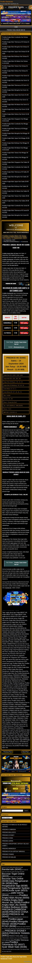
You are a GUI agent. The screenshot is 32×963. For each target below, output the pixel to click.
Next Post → (26, 752)
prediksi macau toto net (9, 689)
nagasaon (21, 655)
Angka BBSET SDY (8, 614)
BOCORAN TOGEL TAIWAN (10, 642)
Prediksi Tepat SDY (14, 716)
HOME (16, 27)
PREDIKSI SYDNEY (8, 704)
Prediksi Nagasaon (12, 691)
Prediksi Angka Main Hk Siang (10, 253)
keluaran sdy (6, 653)
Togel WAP (16, 739)
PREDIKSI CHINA (7, 677)
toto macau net (6, 743)
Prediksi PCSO (23, 691)
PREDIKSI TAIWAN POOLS (19, 712)
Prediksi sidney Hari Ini (18, 700)
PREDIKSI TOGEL (11, 718)
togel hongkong (18, 736)
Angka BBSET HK (21, 612)
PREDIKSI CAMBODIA (20, 675)
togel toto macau (7, 739)
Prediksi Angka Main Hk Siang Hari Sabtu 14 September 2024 (14, 237)
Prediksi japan (8, 687)
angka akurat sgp (11, 612)
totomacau (9, 745)
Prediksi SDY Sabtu (8, 694)
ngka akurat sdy (10, 659)
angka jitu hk (6, 616)
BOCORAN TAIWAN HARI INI (17, 632)
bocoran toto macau (23, 644)
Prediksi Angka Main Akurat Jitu (19, 671)
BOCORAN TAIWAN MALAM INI (11, 634)
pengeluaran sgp (7, 663)
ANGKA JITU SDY (15, 616)
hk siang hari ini (14, 265)
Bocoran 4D (13, 628)
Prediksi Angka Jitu (18, 663)
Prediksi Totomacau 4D (21, 726)
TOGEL (4, 736)
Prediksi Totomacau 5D (9, 728)
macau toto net (13, 655)
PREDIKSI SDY (6, 692)
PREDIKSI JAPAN (7, 841)
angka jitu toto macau (11, 618)
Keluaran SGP (14, 653)
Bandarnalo (8, 587)
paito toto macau (20, 659)
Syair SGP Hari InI (11, 734)
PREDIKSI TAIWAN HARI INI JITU (12, 710)
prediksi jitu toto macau (20, 687)
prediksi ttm (19, 728)
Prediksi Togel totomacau (13, 722)
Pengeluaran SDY (21, 661)
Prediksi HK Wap (7, 683)
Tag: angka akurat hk (23, 734)
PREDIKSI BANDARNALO (11, 241)
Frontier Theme (27, 961)
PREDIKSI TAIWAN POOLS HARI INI (13, 714)
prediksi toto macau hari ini (19, 724)
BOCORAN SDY (7, 630)
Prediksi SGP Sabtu (19, 698)
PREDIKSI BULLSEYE (9, 832)
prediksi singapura (7, 702)
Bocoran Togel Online (20, 638)
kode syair (22, 653)
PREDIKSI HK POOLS (18, 681)
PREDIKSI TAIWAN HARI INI (16, 708)
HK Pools (5, 651)
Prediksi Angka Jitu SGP (9, 667)
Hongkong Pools (13, 651)
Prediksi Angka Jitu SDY (18, 665)
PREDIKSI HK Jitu (15, 679)
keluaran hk (22, 651)
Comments (25, 241)
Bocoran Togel (22, 636)
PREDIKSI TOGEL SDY (12, 720)
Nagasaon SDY (15, 657)
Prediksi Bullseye (7, 675)
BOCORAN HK (21, 628)
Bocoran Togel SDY (8, 640)
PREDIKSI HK (18, 677)
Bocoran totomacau (20, 645)
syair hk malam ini (20, 730)
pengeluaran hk (11, 661)
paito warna (14, 543)
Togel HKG (10, 736)
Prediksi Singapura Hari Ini (21, 702)
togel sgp (8, 738)
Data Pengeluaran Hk (19, 647)
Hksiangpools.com (19, 347)
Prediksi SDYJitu (20, 694)
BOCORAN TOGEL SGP (21, 640)
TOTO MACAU (23, 741)
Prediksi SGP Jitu (7, 698)
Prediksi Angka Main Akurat (15, 896)
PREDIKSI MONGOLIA (9, 848)
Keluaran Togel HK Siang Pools (18, 432)
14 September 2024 (9, 240)
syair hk (12, 730)
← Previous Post (7, 752)
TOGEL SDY (6, 949)
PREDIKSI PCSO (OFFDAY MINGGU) (13, 851)
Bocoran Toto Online (8, 645)
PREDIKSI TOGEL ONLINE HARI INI (16, 30)
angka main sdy (16, 624)
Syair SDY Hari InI (20, 732)
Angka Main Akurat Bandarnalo (18, 620)
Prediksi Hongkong (18, 683)
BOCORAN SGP (17, 630)
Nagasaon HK (6, 657)
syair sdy (11, 732)
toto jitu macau (14, 741)
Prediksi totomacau (7, 726)
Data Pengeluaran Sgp (15, 884)
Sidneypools (6, 730)
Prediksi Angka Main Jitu (9, 673)
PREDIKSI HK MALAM (9, 857)
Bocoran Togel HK (7, 638)
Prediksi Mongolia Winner (15, 922)
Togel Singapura (24, 738)
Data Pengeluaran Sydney (21, 649)
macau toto (5, 655)
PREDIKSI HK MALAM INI (15, 917)
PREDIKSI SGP (6, 696)
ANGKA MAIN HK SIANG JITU (16, 416)
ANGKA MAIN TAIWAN (16, 626)
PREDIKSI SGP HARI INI (19, 696)
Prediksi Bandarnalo (6, 2)
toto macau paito (16, 743)
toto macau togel (6, 951)
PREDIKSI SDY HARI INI (19, 692)
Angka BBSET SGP (20, 614)
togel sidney (15, 738)
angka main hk (6, 622)
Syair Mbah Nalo (14, 946)
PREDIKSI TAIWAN (21, 704)
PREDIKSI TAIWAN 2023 (9, 706)
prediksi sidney (6, 700)
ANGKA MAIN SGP (17, 867)
